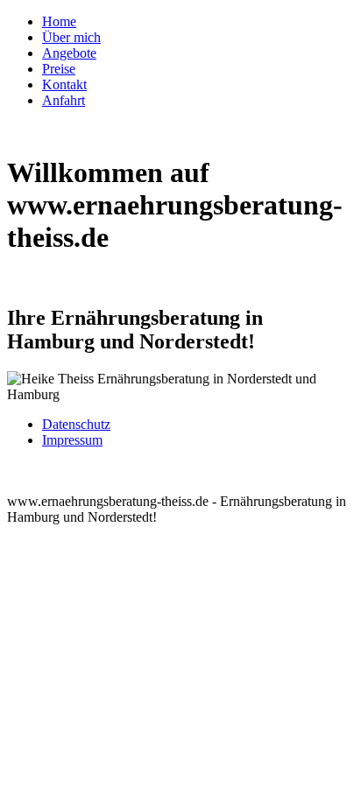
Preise (58, 68)
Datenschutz (76, 424)
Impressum (72, 439)
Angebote (69, 53)
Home (59, 21)
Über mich (71, 37)
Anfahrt (63, 100)
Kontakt (64, 84)
